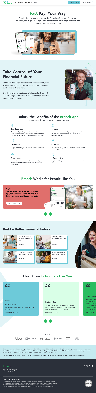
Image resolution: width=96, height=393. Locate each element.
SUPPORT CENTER (74, 2)
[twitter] (89, 366)
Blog (36, 2)
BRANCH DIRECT (87, 2)
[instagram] (87, 366)
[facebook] (84, 366)
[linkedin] (92, 366)
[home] (7, 2)
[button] (18, 2)
